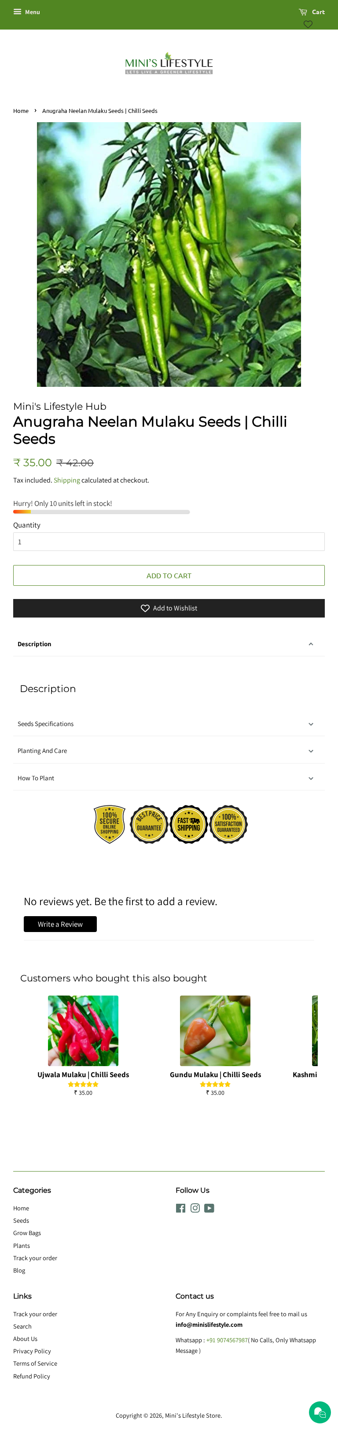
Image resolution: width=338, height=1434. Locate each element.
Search (22, 1326)
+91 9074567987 (227, 1340)
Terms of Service (35, 1363)
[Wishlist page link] (308, 24)
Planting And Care (42, 750)
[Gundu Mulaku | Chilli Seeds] (215, 1031)
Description (34, 644)
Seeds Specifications (45, 723)
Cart (318, 11)
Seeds (21, 1220)
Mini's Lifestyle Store (192, 1415)
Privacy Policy (32, 1351)
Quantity (26, 525)
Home (21, 110)
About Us (25, 1338)
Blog (19, 1270)
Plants (21, 1245)
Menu (32, 12)
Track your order (35, 1258)
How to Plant (36, 778)
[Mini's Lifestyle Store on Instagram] (195, 1210)
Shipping (67, 480)
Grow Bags (27, 1232)
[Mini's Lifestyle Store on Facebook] (181, 1210)
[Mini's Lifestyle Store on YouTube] (209, 1210)
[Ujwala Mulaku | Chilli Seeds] (83, 1031)
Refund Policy (31, 1376)
